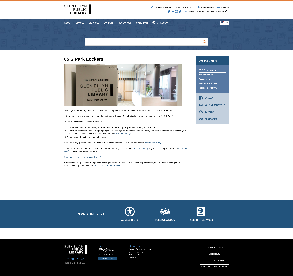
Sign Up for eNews (214, 247)
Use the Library (208, 60)
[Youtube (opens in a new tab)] (173, 11)
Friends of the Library (214, 260)
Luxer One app (121, 134)
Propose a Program (208, 88)
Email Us (225, 7)
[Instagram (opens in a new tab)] (176, 11)
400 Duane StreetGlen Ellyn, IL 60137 (105, 250)
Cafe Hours (132, 258)
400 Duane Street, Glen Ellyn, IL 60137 (206, 11)
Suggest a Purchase (208, 83)
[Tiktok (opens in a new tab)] (180, 11)
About (67, 23)
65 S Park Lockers (207, 70)
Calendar (142, 23)
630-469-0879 (207, 7)
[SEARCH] (204, 41)
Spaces (80, 23)
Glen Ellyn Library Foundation (214, 267)
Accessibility (204, 79)
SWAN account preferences (107, 165)
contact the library (153, 143)
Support (109, 23)
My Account (163, 23)
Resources (125, 23)
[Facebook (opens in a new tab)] (169, 11)
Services (94, 23)
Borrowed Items (206, 74)
